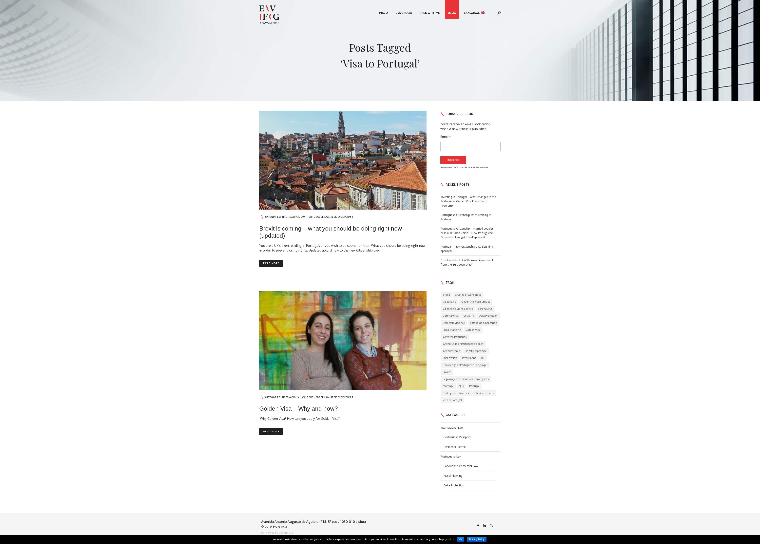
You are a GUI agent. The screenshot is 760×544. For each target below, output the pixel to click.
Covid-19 (469, 315)
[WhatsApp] (491, 526)
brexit (446, 294)
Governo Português (455, 337)
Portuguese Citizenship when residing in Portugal (466, 217)
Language (472, 12)
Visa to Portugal (452, 400)
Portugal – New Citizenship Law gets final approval (467, 249)
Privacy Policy (482, 167)
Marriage (448, 386)
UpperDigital (286, 532)
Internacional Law (294, 217)
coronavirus (485, 308)
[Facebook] (478, 526)
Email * (445, 137)
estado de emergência (483, 323)
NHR (461, 386)
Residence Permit (342, 217)
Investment (469, 358)
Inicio (383, 12)
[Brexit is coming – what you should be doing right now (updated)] (343, 160)
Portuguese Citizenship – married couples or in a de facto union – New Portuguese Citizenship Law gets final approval (467, 233)
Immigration (450, 358)
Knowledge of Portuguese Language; (465, 365)
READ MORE (271, 263)
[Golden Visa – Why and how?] (343, 340)
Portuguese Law (318, 217)
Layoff (446, 372)
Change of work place (468, 294)
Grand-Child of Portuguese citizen (463, 344)
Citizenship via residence (458, 308)
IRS (482, 358)
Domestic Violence (454, 323)
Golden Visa (473, 329)
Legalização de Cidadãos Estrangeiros (466, 379)
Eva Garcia (404, 12)
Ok (460, 539)
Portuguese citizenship (456, 393)
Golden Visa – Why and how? (298, 408)
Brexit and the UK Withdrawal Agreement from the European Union (467, 262)
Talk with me (430, 12)
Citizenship (449, 301)
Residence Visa (485, 393)
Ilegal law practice (476, 351)
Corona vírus (450, 315)
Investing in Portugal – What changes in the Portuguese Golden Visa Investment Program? (468, 201)
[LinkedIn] (484, 526)
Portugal (474, 386)
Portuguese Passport (457, 437)
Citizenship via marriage (475, 301)
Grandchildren (451, 351)
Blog (452, 12)
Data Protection (488, 315)
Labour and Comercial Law (461, 466)
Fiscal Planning (452, 329)
